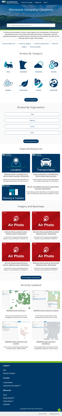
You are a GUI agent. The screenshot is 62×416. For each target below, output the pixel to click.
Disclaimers (6, 404)
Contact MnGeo (8, 382)
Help (4, 370)
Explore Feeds (42, 414)
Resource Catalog (27, 2)
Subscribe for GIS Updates (11, 385)
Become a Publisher (9, 373)
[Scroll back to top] (59, 410)
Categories (38, 2)
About (5, 395)
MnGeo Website (8, 398)
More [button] (45, 2)
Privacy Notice (7, 401)
